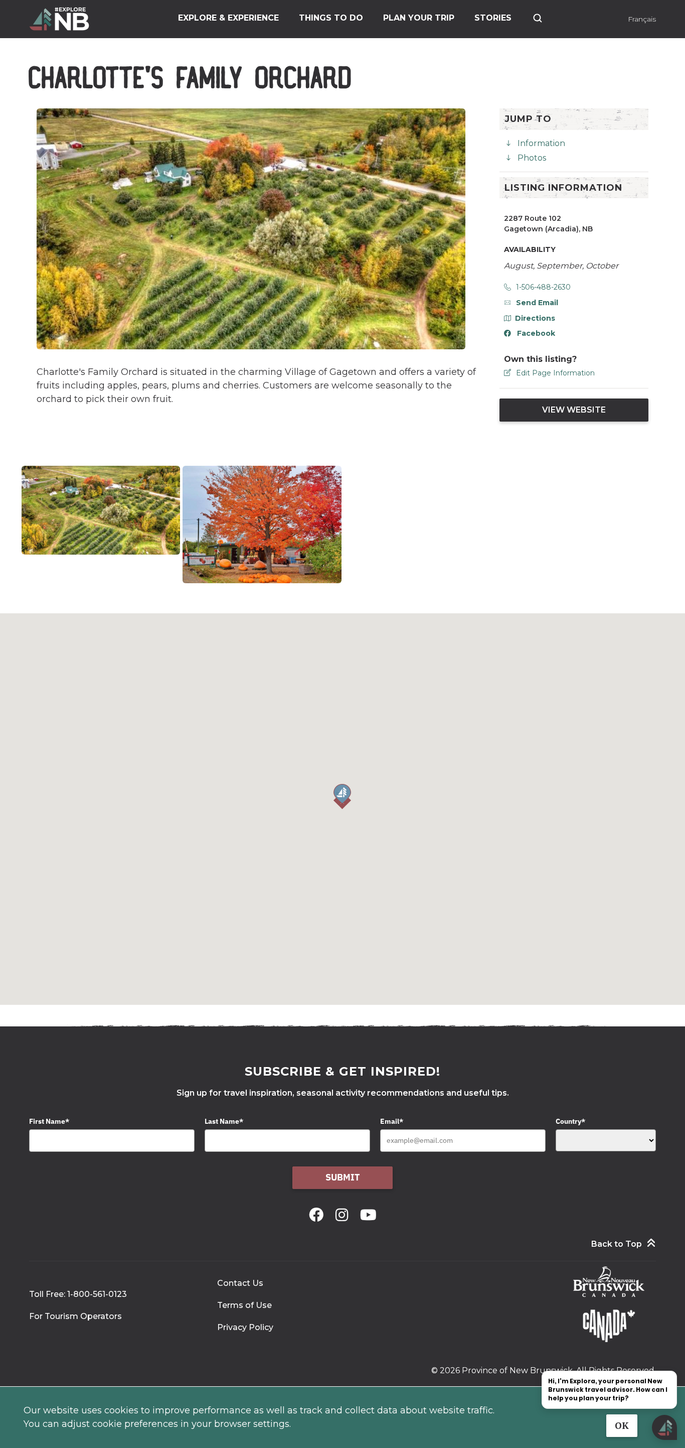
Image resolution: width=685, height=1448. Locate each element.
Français (642, 19)
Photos (532, 158)
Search (538, 18)
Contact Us (240, 1283)
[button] (342, 796)
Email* (391, 1121)
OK (622, 1425)
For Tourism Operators (75, 1316)
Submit (342, 1177)
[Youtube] (368, 1215)
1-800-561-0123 (97, 1294)
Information (541, 143)
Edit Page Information (555, 372)
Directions (535, 318)
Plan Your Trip (418, 18)
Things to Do (331, 18)
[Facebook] (318, 1215)
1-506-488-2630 (543, 287)
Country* (570, 1121)
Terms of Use (244, 1305)
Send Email (537, 302)
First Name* (49, 1121)
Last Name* (224, 1121)
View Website (574, 410)
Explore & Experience (228, 18)
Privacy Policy (245, 1327)
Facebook (536, 333)
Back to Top (616, 1244)
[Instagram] (343, 1215)
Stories (492, 18)
